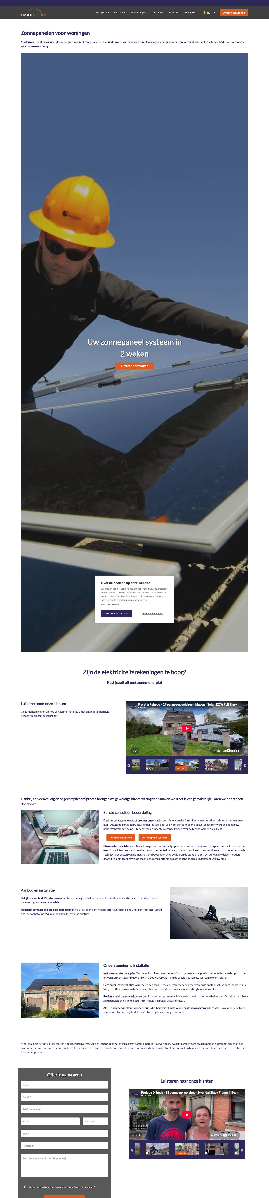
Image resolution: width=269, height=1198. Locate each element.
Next (245, 765)
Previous (128, 765)
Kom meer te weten (110, 604)
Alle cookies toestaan (116, 613)
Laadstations (157, 12)
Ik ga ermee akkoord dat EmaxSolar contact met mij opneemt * (62, 1186)
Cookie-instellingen (152, 613)
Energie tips (191, 12)
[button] (210, 13)
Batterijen (119, 12)
